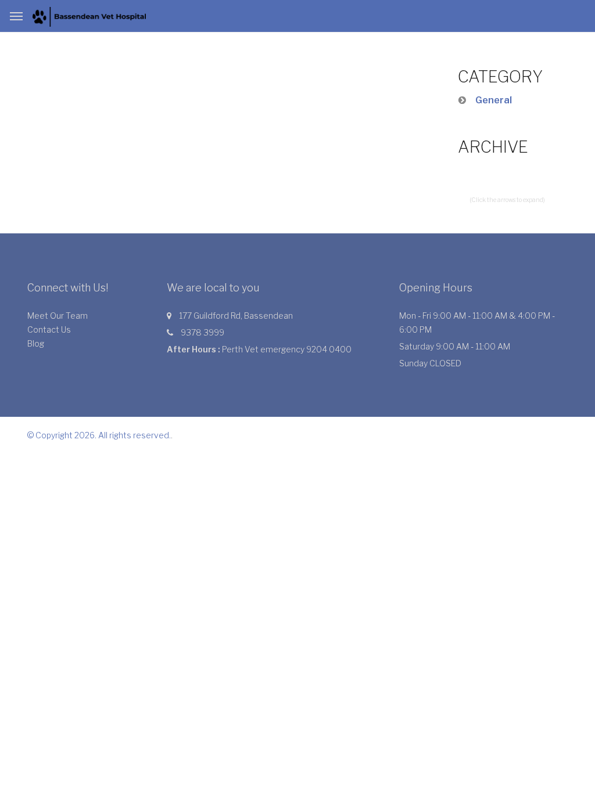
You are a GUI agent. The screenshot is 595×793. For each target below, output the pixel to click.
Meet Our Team (57, 315)
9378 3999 (202, 332)
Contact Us (49, 329)
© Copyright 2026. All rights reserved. (99, 435)
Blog (35, 343)
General (493, 100)
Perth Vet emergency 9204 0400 (287, 349)
